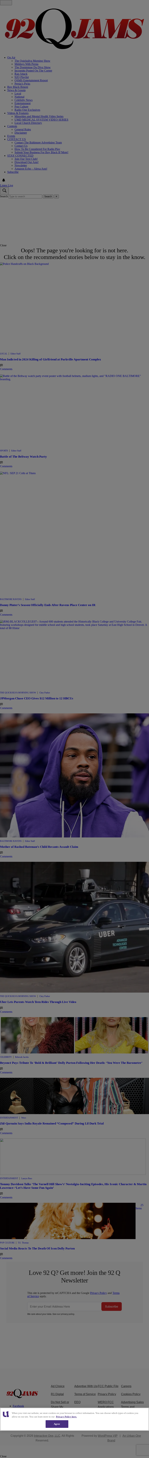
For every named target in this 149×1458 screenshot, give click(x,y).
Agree (57, 1424)
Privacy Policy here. (66, 1416)
